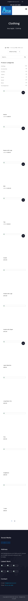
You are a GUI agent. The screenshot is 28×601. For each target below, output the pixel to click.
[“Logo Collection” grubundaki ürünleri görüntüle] (14, 352)
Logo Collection (7, 365)
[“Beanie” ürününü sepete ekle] (14, 101)
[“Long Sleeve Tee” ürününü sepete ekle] (14, 388)
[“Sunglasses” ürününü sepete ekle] (14, 459)
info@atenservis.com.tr (14, 1)
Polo (4, 437)
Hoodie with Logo (7, 293)
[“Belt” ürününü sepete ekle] (14, 173)
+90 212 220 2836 (15, 5)
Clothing (3, 66)
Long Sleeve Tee (7, 401)
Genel (2, 80)
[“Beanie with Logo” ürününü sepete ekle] (14, 137)
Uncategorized (4, 85)
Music (2, 83)
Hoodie (5, 257)
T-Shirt (5, 508)
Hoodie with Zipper (8, 329)
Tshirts (2, 74)
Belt (4, 186)
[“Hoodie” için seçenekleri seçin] (14, 244)
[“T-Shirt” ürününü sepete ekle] (14, 495)
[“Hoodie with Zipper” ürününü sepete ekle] (14, 316)
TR (22, 1)
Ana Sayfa (10, 28)
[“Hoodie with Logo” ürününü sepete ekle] (14, 280)
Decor (2, 77)
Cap (4, 222)
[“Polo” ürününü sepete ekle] (14, 424)
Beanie (5, 114)
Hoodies (3, 71)
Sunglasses (6, 472)
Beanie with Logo (7, 150)
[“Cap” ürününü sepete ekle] (14, 209)
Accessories (4, 69)
